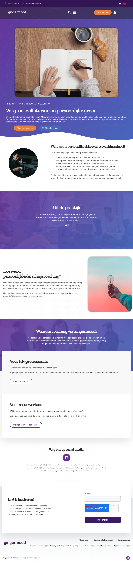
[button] (69, 12)
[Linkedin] (110, 3)
